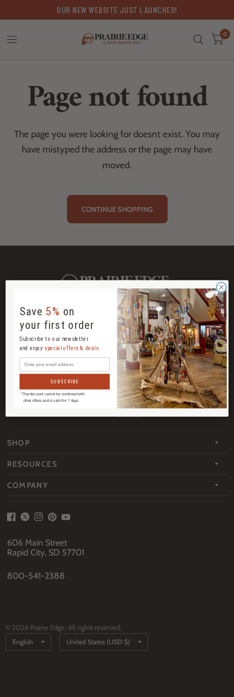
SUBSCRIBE (64, 381)
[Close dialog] (221, 287)
